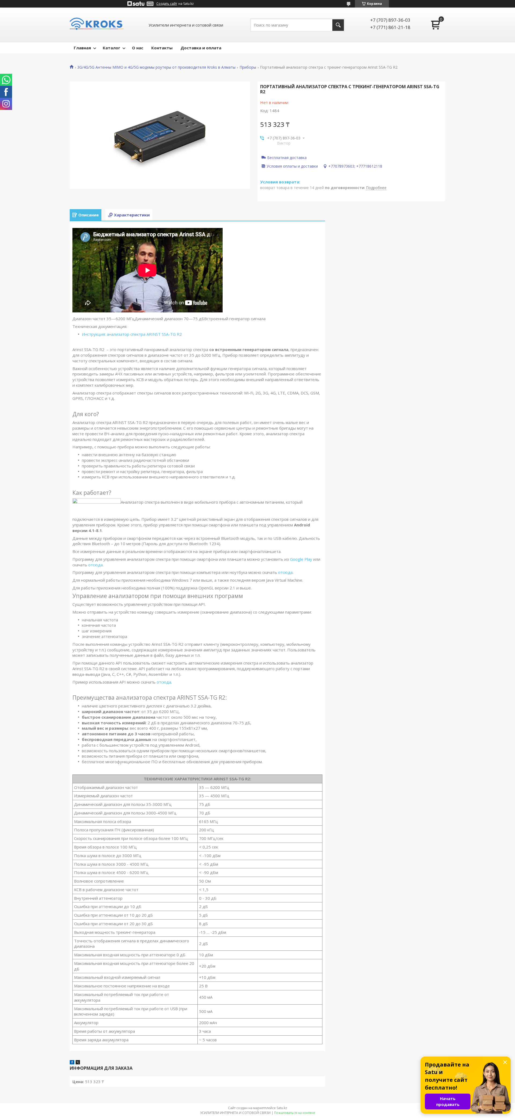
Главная (82, 47)
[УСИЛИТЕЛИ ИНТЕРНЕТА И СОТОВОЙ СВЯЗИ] (96, 25)
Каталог (111, 47)
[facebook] (72, 1062)
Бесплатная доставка (287, 157)
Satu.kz (282, 1108)
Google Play (301, 559)
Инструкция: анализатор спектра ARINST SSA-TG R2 (132, 334)
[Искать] (338, 25)
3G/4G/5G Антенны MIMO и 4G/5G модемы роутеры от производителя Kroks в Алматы (156, 67)
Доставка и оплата (201, 47)
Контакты (161, 47)
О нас (137, 47)
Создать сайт (166, 4)
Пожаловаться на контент (294, 1112)
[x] (78, 1062)
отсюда (95, 564)
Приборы (248, 67)
